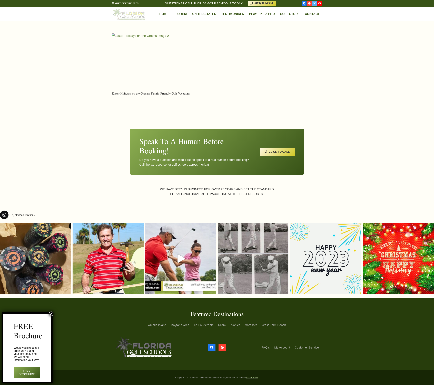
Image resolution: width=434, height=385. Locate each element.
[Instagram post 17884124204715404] (398, 258)
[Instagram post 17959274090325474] (325, 258)
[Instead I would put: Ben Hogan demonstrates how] (253, 258)
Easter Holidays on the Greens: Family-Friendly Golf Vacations (151, 93)
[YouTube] (319, 3)
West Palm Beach (274, 325)
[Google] (309, 3)
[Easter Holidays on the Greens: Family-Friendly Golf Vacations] (162, 61)
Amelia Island (157, 325)
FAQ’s (265, 347)
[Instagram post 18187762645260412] (180, 258)
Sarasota (251, 325)
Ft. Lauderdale (204, 325)
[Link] (129, 14)
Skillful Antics (252, 378)
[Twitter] (314, 3)
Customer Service (307, 347)
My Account (282, 347)
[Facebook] (304, 3)
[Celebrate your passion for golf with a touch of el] (35, 258)
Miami (222, 325)
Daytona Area (180, 325)
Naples (235, 325)
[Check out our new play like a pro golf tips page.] (108, 258)
